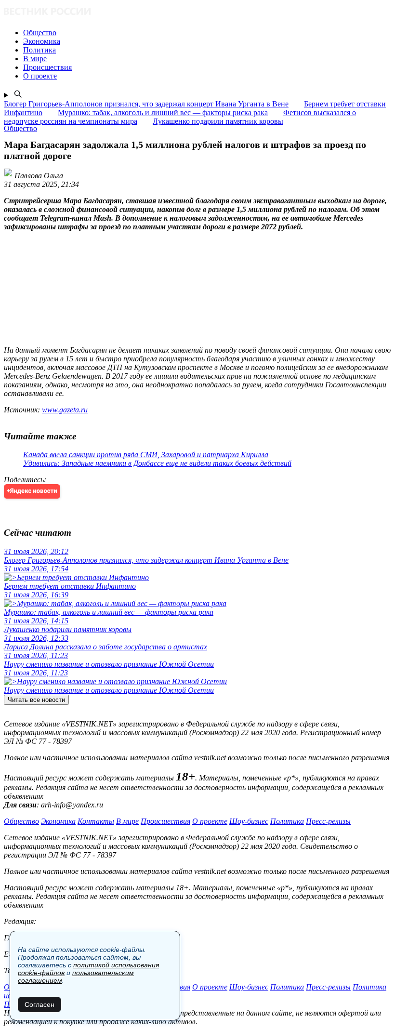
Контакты (96, 821)
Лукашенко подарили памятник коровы (218, 121)
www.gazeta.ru (65, 410)
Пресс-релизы (328, 821)
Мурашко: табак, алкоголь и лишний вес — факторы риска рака (163, 112)
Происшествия (165, 821)
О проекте (209, 821)
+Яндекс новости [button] (32, 491)
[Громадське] (197, 12)
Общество (21, 821)
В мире (127, 821)
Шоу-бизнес (248, 821)
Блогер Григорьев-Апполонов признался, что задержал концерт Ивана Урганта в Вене (146, 104)
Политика (287, 821)
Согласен (39, 1004)
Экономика (58, 821)
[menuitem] (207, 32)
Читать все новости (36, 699)
